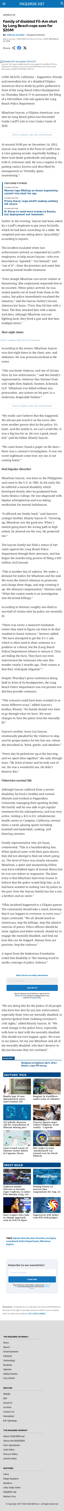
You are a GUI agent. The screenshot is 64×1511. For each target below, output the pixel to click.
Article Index (10, 1458)
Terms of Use (20, 995)
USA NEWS (9, 1378)
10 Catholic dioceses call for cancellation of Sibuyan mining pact (16, 1125)
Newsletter (8, 1416)
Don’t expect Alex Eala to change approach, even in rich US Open (16, 1217)
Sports (6, 1347)
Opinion (7, 1369)
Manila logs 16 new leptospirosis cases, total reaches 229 (14, 1099)
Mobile (6, 1393)
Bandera (7, 1483)
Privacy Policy (35, 997)
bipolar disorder (21, 1238)
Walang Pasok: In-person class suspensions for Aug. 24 (46, 1189)
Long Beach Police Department (22, 1241)
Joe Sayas (50, 1238)
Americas (9, 14)
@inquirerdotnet (35, 34)
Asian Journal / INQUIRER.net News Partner (22, 39)
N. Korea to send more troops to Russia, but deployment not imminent (30, 213)
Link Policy (9, 1449)
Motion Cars (9, 1496)
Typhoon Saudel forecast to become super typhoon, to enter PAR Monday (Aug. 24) (16, 1190)
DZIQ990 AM (9, 1491)
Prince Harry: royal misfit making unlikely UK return (31, 202)
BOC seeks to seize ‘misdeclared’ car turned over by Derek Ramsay (45, 1152)
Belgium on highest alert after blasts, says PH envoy (39, 1064)
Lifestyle (7, 1355)
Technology (9, 1360)
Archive (7, 1407)
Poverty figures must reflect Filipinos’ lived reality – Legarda (46, 1125)
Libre (6, 1474)
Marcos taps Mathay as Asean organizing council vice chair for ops (31, 192)
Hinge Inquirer (11, 1478)
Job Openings (10, 1420)
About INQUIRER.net (14, 1436)
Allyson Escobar (16, 34)
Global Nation (10, 1373)
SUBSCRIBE (32, 1279)
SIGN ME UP (32, 988)
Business (7, 1364)
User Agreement (11, 1445)
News (6, 1342)
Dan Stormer (37, 1238)
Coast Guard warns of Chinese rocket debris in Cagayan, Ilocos (15, 1151)
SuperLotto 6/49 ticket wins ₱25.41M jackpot (45, 1216)
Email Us (7, 1402)
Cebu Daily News (12, 1487)
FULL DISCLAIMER (36, 1313)
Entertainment (10, 1351)
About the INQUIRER (14, 1440)
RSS (5, 1398)
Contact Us (8, 1411)
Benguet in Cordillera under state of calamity (46, 1097)
